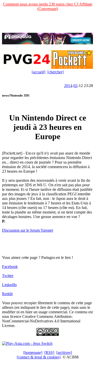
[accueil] (38, 72)
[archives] (64, 352)
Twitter (7, 275)
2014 (68, 85)
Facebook (10, 266)
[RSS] (49, 352)
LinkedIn (9, 285)
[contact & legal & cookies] (39, 357)
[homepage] (32, 352)
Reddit (7, 294)
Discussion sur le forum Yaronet (27, 230)
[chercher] (55, 72)
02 (75, 85)
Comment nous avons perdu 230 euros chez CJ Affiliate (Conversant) (47, 6)
